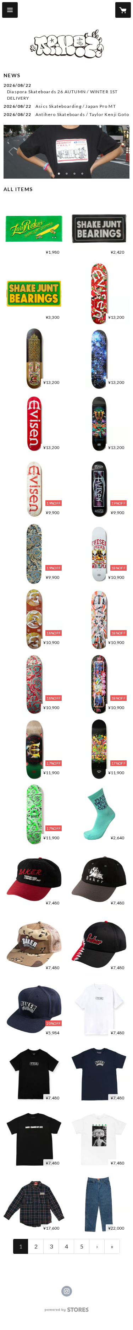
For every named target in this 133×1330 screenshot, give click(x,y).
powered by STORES (66, 1311)
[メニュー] (10, 10)
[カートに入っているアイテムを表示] (123, 10)
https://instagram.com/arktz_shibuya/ (66, 1291)
